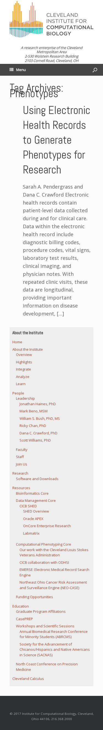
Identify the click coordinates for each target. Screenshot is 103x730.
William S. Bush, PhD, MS (40, 418)
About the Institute (27, 349)
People (18, 393)
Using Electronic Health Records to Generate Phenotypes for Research (56, 140)
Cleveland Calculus (28, 678)
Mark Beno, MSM (34, 410)
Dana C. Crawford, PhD (38, 433)
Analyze (22, 376)
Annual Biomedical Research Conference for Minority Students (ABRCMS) (54, 634)
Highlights (24, 361)
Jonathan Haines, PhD (38, 403)
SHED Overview (36, 511)
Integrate (23, 369)
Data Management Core (36, 500)
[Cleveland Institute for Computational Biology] (51, 19)
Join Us (21, 464)
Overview (24, 354)
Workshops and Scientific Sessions (45, 625)
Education (20, 606)
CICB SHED (28, 505)
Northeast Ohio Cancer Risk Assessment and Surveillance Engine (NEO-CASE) (53, 585)
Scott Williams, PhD (35, 440)
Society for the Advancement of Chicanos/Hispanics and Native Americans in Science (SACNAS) (55, 649)
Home (17, 341)
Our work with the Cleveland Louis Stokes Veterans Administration (54, 552)
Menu (21, 69)
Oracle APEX (33, 518)
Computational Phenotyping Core (43, 544)
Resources (21, 487)
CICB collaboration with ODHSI (44, 562)
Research (20, 473)
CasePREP (24, 618)
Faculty (21, 449)
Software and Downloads (37, 478)
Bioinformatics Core (32, 493)
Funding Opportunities (34, 596)
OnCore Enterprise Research (47, 525)
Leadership (25, 398)
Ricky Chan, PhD (33, 425)
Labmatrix (31, 533)
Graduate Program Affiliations (41, 611)
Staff (20, 456)
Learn (21, 383)
